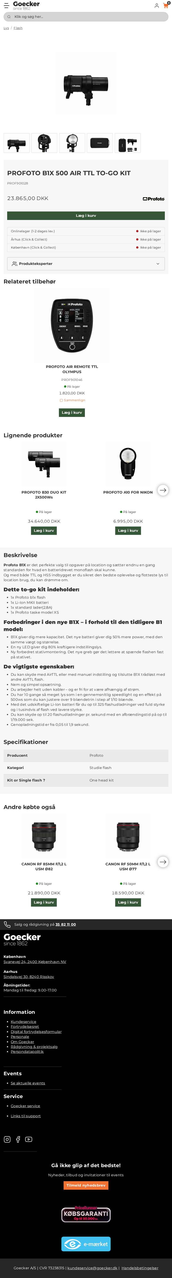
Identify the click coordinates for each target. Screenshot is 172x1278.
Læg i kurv (86, 215)
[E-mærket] (86, 1244)
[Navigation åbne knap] (6, 5)
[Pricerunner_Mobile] (86, 1214)
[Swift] (26, 5)
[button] (156, 5)
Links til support (26, 1116)
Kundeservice (23, 1022)
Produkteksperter (35, 264)
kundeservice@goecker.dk (92, 1268)
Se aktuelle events (28, 1083)
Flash (18, 28)
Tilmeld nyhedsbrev (86, 1185)
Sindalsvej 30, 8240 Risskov (29, 977)
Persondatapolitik (27, 1052)
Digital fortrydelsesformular (36, 1032)
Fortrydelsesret (25, 1027)
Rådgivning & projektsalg (34, 1047)
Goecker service (25, 1106)
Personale (20, 1037)
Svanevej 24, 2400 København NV (35, 962)
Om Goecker (22, 1042)
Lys (6, 28)
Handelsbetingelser (140, 1268)
